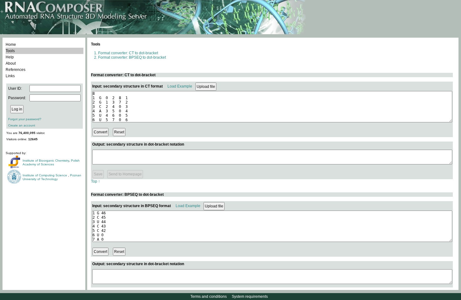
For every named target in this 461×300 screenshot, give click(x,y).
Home (11, 44)
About (11, 63)
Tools (10, 51)
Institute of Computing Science (45, 175)
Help (10, 57)
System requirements (250, 296)
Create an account (21, 125)
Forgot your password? (24, 119)
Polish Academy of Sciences (51, 162)
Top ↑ (95, 181)
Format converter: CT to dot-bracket (128, 53)
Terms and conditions (208, 296)
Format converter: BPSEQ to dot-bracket (132, 57)
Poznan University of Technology (52, 177)
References (15, 69)
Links (10, 76)
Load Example (179, 86)
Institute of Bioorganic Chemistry (46, 160)
